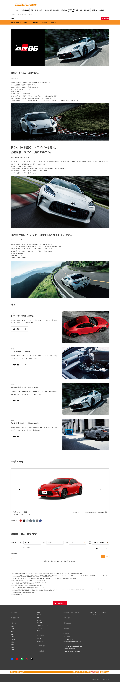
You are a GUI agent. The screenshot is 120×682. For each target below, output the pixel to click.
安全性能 (53, 22)
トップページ (15, 612)
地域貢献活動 (15, 618)
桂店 (12, 634)
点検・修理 (67, 618)
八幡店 (12, 650)
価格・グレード (15, 22)
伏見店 (12, 642)
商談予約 (106, 18)
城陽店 (38, 630)
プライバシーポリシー (69, 639)
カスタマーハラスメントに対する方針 (99, 612)
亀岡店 (38, 612)
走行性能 (44, 22)
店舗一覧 (13, 623)
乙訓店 (12, 636)
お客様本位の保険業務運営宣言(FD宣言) (73, 646)
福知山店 (39, 615)
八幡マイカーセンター (42, 628)
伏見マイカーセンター (42, 625)
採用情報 (66, 628)
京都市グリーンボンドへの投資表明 (72, 651)
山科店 (12, 629)
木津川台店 (39, 622)
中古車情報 (40, 651)
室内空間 (35, 22)
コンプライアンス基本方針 (96, 615)
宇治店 (12, 644)
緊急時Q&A (67, 623)
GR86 (12, 18)
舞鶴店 (38, 617)
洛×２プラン (40, 641)
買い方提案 (40, 635)
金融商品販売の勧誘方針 (69, 648)
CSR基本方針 (67, 636)
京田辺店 (13, 647)
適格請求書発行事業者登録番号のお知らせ (73, 642)
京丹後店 (39, 620)
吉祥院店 (13, 639)
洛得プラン (39, 638)
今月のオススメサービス (71, 612)
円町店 (12, 631)
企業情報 (66, 633)
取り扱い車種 (41, 646)
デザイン (25, 22)
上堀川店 (13, 626)
